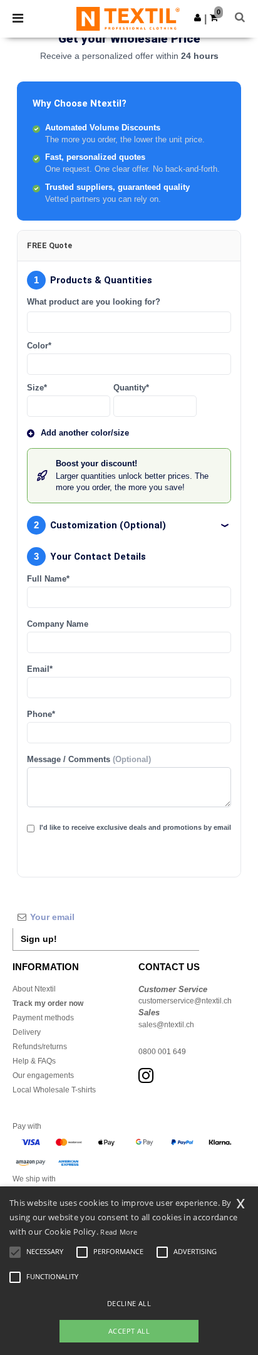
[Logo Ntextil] (128, 18)
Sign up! (39, 939)
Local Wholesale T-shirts (54, 1090)
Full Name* (48, 579)
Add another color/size (85, 433)
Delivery (27, 1032)
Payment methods (43, 1017)
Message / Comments (89, 759)
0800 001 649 (162, 1051)
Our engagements (43, 1075)
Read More (118, 1232)
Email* (40, 669)
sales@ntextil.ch (166, 1024)
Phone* (41, 714)
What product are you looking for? (93, 302)
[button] (197, 18)
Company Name (57, 624)
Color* (39, 346)
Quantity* (131, 388)
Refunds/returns (40, 1046)
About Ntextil (34, 989)
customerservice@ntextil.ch (185, 1001)
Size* (37, 388)
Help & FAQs (34, 1061)
